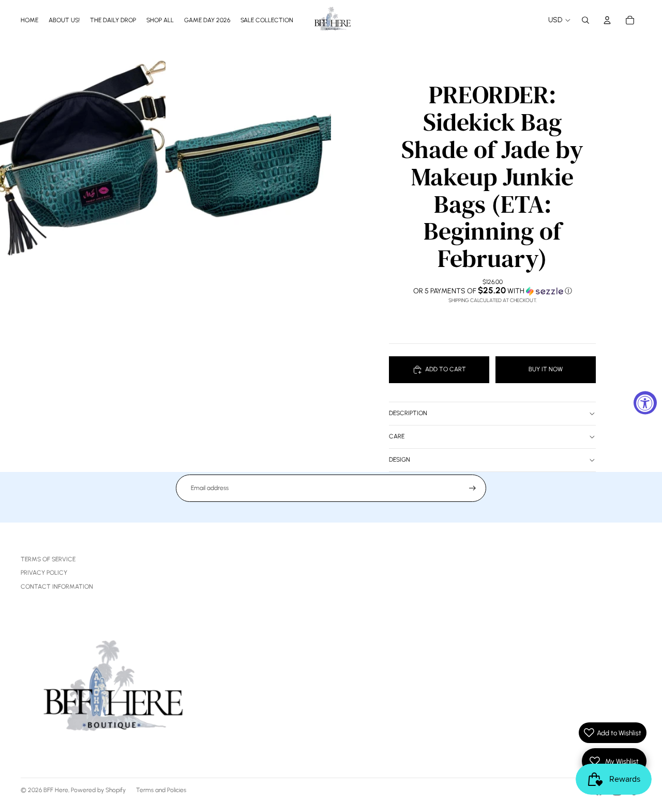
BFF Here (55, 790)
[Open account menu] (607, 20)
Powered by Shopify (98, 790)
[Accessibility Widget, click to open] (645, 402)
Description (408, 413)
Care (396, 436)
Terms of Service (48, 559)
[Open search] (585, 20)
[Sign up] (472, 488)
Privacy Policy (44, 572)
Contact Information (57, 586)
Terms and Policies (161, 790)
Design (399, 459)
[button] (492, 291)
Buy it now (546, 369)
